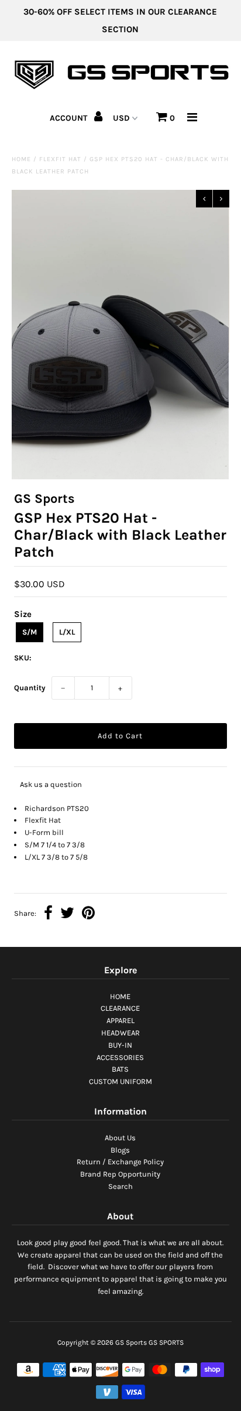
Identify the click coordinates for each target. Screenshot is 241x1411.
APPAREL (120, 1020)
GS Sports (131, 1342)
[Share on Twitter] (67, 914)
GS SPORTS (166, 1342)
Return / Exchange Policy (120, 1161)
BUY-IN (120, 1045)
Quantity (30, 687)
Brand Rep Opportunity (120, 1174)
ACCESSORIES (120, 1057)
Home (21, 159)
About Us (120, 1137)
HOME (120, 996)
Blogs (120, 1150)
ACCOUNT (69, 118)
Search (120, 1186)
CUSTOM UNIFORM (120, 1081)
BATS (120, 1069)
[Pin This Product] (88, 914)
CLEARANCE (120, 1008)
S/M (29, 632)
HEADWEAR (120, 1032)
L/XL (67, 632)
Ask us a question (51, 784)
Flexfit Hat (60, 159)
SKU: (23, 657)
